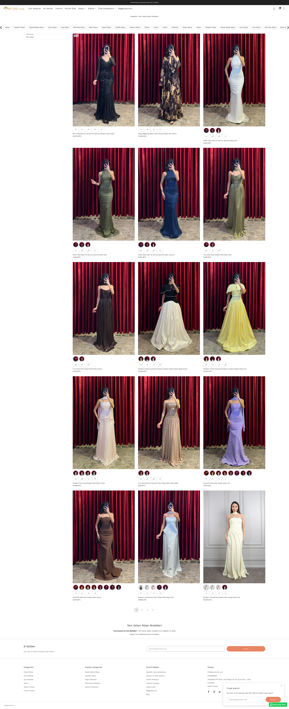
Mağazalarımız (125, 8)
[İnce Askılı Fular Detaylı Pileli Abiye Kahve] (104, 308)
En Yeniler (48, 8)
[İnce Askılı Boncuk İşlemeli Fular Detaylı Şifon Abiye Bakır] (169, 422)
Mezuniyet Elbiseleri (92, 683)
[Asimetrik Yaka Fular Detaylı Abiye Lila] (234, 422)
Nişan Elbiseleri (91, 679)
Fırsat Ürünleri (29, 691)
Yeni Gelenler (29, 676)
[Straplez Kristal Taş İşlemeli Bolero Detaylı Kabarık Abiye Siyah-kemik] (169, 308)
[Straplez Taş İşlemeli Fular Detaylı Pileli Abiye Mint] (169, 536)
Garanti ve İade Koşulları (155, 676)
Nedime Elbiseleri (92, 687)
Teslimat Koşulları (153, 683)
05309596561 (212, 676)
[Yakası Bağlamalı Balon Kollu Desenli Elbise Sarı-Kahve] (169, 80)
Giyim (26, 683)
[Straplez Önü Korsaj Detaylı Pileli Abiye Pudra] (104, 422)
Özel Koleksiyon (106, 8)
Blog (147, 694)
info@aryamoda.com (215, 672)
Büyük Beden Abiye (92, 672)
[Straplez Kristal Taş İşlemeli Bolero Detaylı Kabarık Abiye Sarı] (234, 308)
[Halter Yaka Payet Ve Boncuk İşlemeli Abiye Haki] (104, 194)
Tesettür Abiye (90, 676)
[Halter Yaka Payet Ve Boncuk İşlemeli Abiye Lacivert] (169, 194)
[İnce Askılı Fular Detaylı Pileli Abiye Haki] (234, 194)
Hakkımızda (150, 687)
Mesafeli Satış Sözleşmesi (156, 672)
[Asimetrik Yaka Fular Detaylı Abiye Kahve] (104, 536)
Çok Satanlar (34, 8)
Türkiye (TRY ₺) (9, 705)
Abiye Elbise (28, 672)
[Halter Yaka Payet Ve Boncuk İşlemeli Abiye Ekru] (234, 80)
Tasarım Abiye (29, 687)
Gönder (246, 649)
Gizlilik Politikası (152, 679)
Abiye (81, 8)
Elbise (91, 8)
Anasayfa (133, 16)
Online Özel (70, 8)
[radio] (75, 129)
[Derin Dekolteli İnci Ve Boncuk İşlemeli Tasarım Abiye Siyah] (104, 80)
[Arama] (284, 8)
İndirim (58, 8)
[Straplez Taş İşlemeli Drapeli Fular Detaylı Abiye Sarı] (234, 536)
